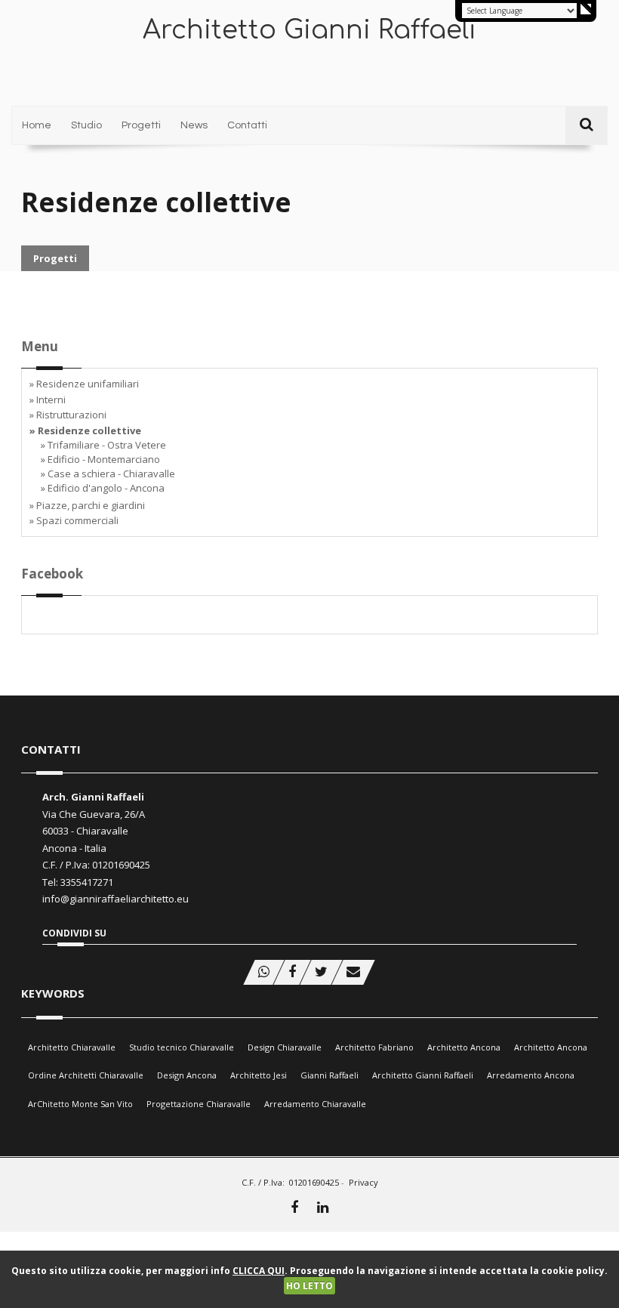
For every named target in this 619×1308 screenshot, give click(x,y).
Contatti (247, 125)
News (194, 125)
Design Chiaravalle (285, 1047)
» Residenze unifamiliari (84, 383)
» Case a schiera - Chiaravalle (108, 473)
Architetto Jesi (258, 1075)
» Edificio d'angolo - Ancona (103, 488)
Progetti (141, 125)
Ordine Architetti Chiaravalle (85, 1075)
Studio (86, 125)
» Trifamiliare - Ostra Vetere (103, 445)
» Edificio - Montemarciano (100, 459)
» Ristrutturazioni (67, 414)
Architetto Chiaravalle (71, 1047)
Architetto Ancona (463, 1047)
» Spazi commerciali (74, 520)
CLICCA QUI (259, 1270)
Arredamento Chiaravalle (315, 1103)
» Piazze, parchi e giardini (87, 505)
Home (36, 125)
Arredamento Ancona (530, 1075)
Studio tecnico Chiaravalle (181, 1047)
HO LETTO (309, 1285)
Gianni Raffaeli (329, 1075)
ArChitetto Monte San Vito (80, 1103)
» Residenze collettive (85, 430)
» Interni (47, 399)
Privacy (363, 1182)
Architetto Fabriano (374, 1047)
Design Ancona (187, 1075)
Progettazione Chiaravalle (198, 1103)
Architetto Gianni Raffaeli (422, 1075)
